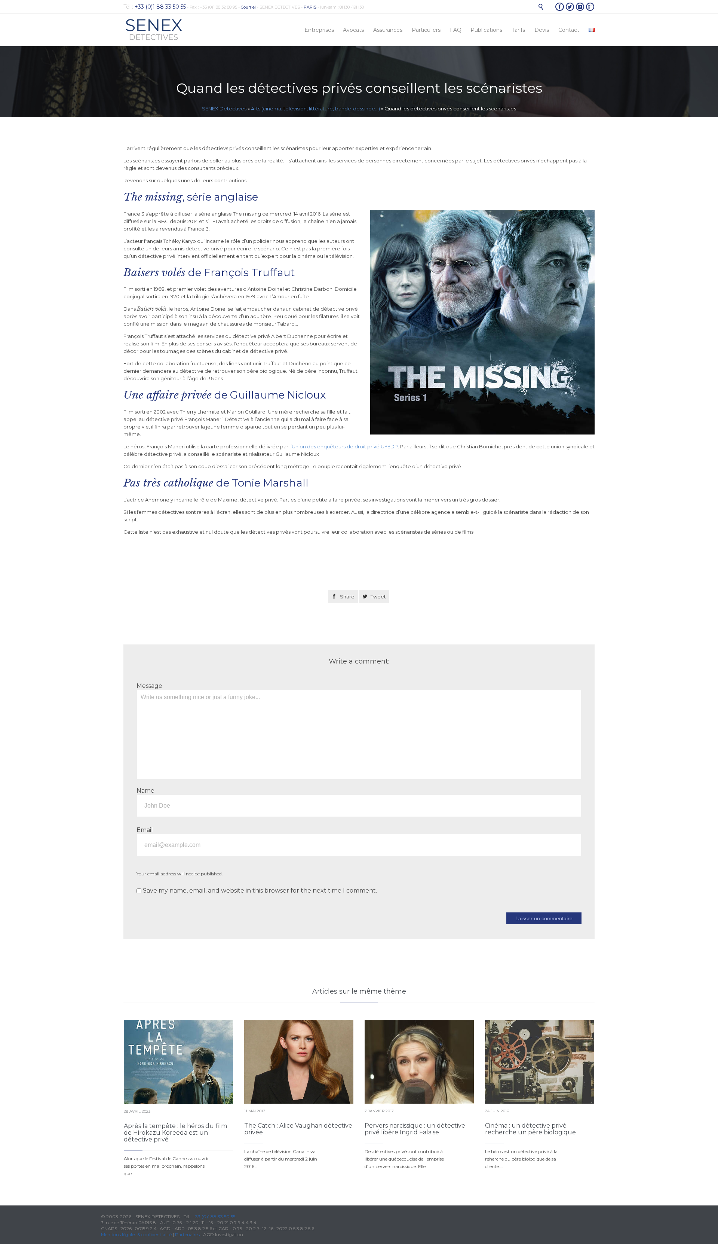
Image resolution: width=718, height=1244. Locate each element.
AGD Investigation (223, 1234)
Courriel (248, 7)
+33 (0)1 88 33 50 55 (214, 1216)
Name (145, 790)
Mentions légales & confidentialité (136, 1234)
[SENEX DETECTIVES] (153, 30)
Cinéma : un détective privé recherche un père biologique (530, 1129)
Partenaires (187, 1234)
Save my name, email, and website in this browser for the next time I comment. (259, 890)
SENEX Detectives (224, 109)
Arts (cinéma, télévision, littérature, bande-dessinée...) (315, 109)
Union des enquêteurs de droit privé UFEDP (345, 446)
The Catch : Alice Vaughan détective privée (298, 1129)
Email (144, 829)
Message (149, 685)
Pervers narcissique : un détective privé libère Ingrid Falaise (415, 1129)
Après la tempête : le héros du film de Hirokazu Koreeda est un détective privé (175, 1132)
